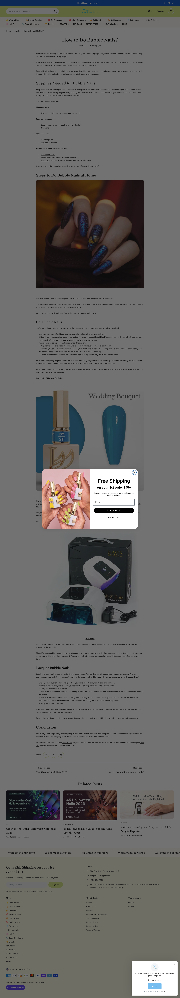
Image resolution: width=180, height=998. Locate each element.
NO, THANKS (114, 518)
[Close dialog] (134, 472)
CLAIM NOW (114, 510)
